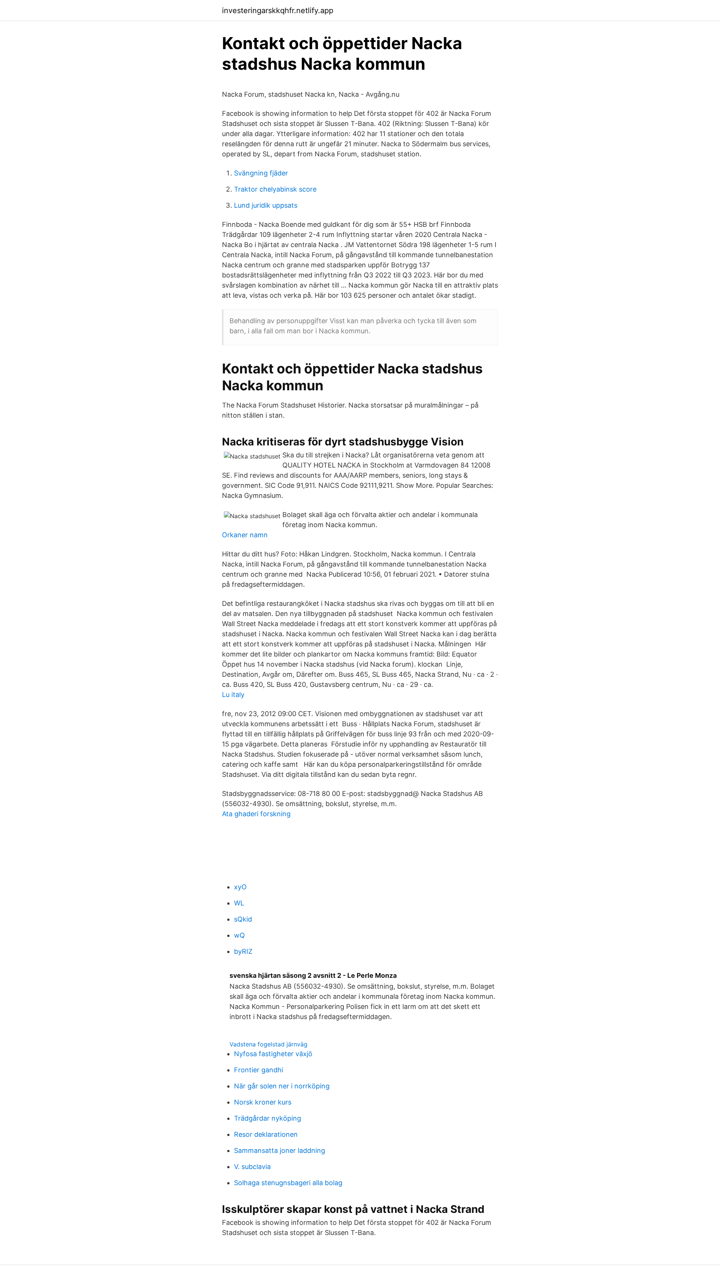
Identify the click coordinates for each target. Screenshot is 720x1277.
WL (239, 903)
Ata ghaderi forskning (256, 814)
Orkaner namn (245, 535)
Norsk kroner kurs (262, 1102)
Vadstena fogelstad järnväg (269, 1044)
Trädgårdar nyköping (267, 1118)
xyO (240, 887)
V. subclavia (252, 1167)
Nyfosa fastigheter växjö (273, 1054)
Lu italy (233, 694)
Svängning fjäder (261, 173)
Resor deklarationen (266, 1134)
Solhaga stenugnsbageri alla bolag (288, 1183)
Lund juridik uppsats (265, 205)
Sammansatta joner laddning (279, 1150)
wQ (239, 935)
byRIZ (243, 951)
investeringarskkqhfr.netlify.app (277, 10)
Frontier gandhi (258, 1070)
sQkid (243, 919)
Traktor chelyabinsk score (275, 189)
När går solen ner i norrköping (282, 1086)
